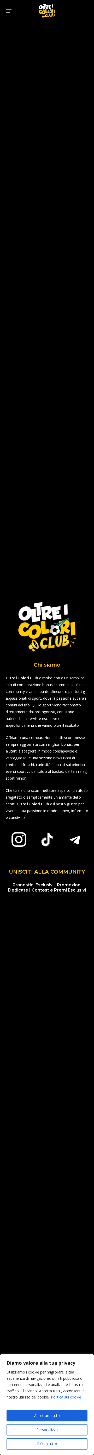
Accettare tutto (47, 1415)
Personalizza (47, 1429)
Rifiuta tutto (47, 1443)
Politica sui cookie (66, 1397)
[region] (47, 1404)
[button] (8, 11)
